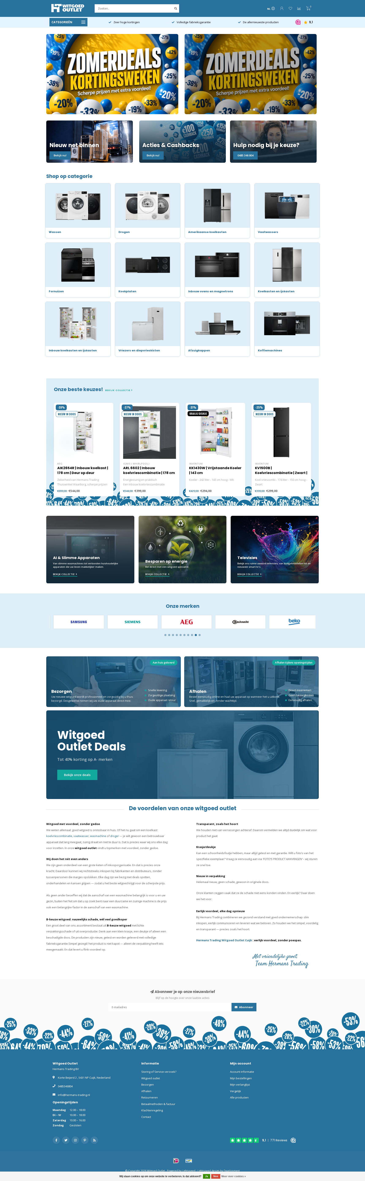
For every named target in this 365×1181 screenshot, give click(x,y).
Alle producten (239, 1097)
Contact (146, 1117)
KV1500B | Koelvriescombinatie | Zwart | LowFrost (281, 473)
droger (114, 836)
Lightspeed (188, 1170)
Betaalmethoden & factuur (158, 1104)
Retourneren (149, 1097)
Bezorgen (147, 1084)
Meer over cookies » (233, 1176)
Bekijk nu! (60, 155)
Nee (215, 1176)
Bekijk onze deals (77, 775)
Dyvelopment (232, 1170)
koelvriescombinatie (59, 836)
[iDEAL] (176, 1161)
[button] (165, 635)
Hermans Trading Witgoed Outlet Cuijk (224, 940)
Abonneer (245, 1007)
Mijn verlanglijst (240, 1084)
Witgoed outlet (150, 1078)
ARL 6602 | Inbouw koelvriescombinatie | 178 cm (149, 470)
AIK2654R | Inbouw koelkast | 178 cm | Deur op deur (82, 470)
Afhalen (146, 1091)
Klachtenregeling (152, 1110)
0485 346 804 (245, 155)
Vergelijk (235, 1091)
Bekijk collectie (118, 390)
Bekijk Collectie (64, 574)
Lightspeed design (208, 1170)
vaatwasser (81, 836)
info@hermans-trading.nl (74, 1095)
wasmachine (98, 836)
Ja (206, 1176)
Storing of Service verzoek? (158, 1072)
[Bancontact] (189, 1161)
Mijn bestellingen (241, 1078)
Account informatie (242, 1072)
